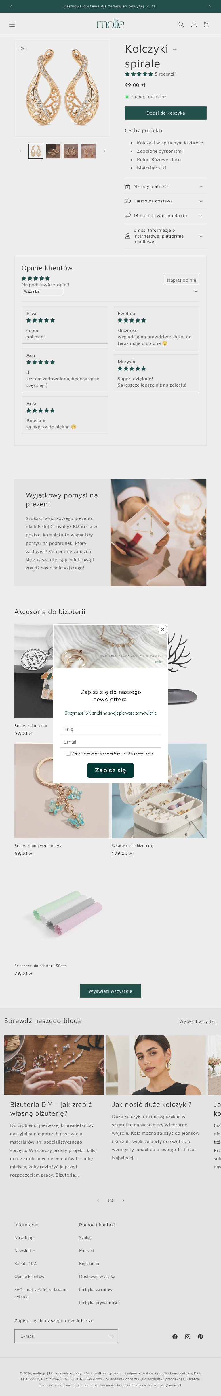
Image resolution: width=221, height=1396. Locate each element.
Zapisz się (110, 770)
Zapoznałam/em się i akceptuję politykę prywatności (112, 753)
